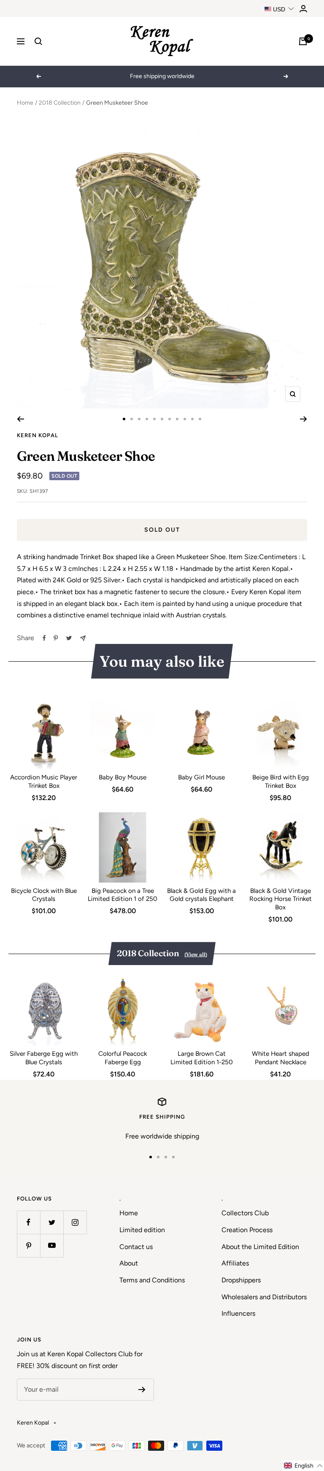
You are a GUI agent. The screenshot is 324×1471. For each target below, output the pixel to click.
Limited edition (142, 1230)
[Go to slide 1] (124, 419)
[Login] (303, 8)
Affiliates (235, 1263)
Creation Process (247, 1230)
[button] (303, 1465)
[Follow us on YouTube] (51, 1245)
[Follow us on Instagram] (74, 1222)
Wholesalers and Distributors (264, 1297)
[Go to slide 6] (162, 419)
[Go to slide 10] (192, 419)
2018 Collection (60, 102)
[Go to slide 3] (139, 419)
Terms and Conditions (152, 1280)
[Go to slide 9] (185, 419)
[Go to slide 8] (177, 419)
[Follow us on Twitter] (51, 1222)
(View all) (195, 954)
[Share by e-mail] (83, 638)
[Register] (142, 1390)
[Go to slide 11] (200, 419)
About (128, 1263)
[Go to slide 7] (169, 419)
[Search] (38, 41)
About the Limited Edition (260, 1247)
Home (25, 102)
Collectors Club (245, 1213)
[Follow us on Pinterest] (28, 1245)
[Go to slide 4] (147, 419)
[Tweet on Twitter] (69, 638)
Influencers (238, 1313)
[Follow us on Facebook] (28, 1222)
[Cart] (303, 41)
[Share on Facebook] (44, 638)
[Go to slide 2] (131, 419)
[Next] (303, 419)
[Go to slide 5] (154, 419)
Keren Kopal (37, 435)
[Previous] (20, 419)
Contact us (136, 1247)
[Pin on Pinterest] (56, 638)
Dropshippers (241, 1280)
